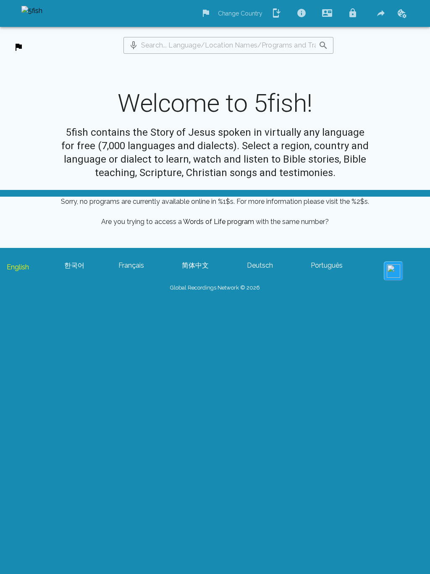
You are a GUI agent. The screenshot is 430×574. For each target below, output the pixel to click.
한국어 (74, 265)
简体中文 (195, 265)
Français (131, 265)
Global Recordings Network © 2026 (215, 287)
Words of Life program (218, 222)
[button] (133, 45)
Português (327, 265)
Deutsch (260, 265)
